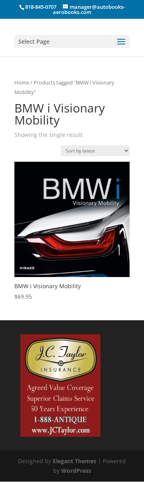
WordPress (76, 470)
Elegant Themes (74, 461)
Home (21, 82)
